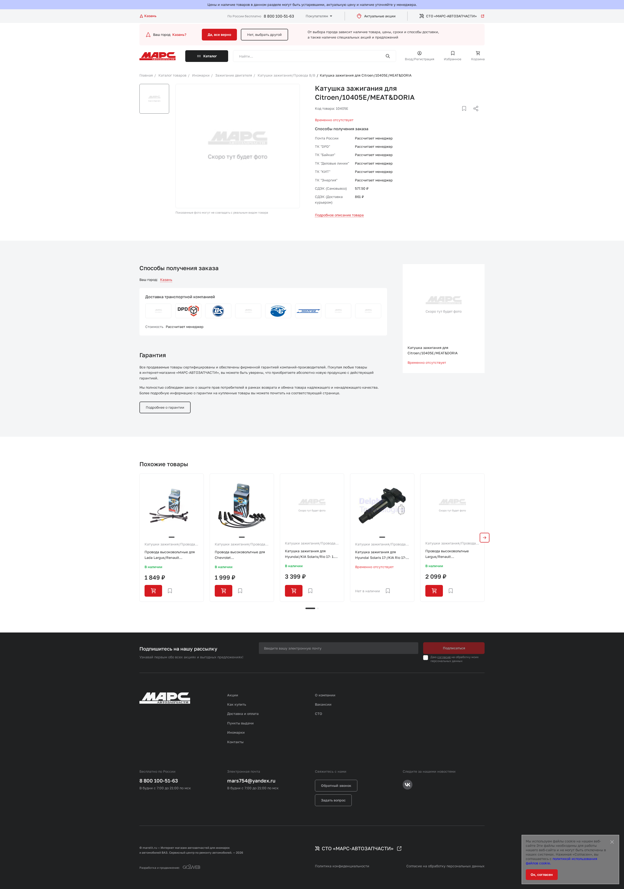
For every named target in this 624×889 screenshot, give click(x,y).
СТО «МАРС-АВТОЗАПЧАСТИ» (451, 16)
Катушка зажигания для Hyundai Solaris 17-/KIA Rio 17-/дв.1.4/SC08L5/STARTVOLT (381, 555)
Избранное (452, 59)
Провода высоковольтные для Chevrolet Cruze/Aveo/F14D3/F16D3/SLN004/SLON (242, 555)
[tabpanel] (171, 538)
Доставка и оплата (243, 713)
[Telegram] (451, 114)
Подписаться (454, 648)
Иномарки (236, 732)
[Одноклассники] (466, 114)
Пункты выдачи (240, 723)
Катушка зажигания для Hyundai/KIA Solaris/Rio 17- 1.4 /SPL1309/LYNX (311, 554)
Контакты (235, 742)
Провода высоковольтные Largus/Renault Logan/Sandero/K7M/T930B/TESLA (452, 554)
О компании (325, 695)
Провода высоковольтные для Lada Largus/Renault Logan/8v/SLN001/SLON (170, 555)
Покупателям (317, 16)
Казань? (179, 34)
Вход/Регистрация (419, 59)
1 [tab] (310, 608)
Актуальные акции (380, 16)
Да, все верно (219, 34)
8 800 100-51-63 (279, 16)
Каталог (210, 56)
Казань (166, 279)
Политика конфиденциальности (342, 866)
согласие (444, 657)
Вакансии (323, 704)
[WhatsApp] (474, 114)
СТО (318, 713)
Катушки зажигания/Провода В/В (170, 544)
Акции (232, 695)
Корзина (478, 59)
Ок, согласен (542, 874)
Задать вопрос (333, 800)
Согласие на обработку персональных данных (445, 866)
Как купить (236, 704)
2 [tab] (318, 608)
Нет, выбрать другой (264, 34)
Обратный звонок (336, 785)
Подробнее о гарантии (165, 407)
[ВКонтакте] (458, 114)
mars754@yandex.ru (251, 780)
